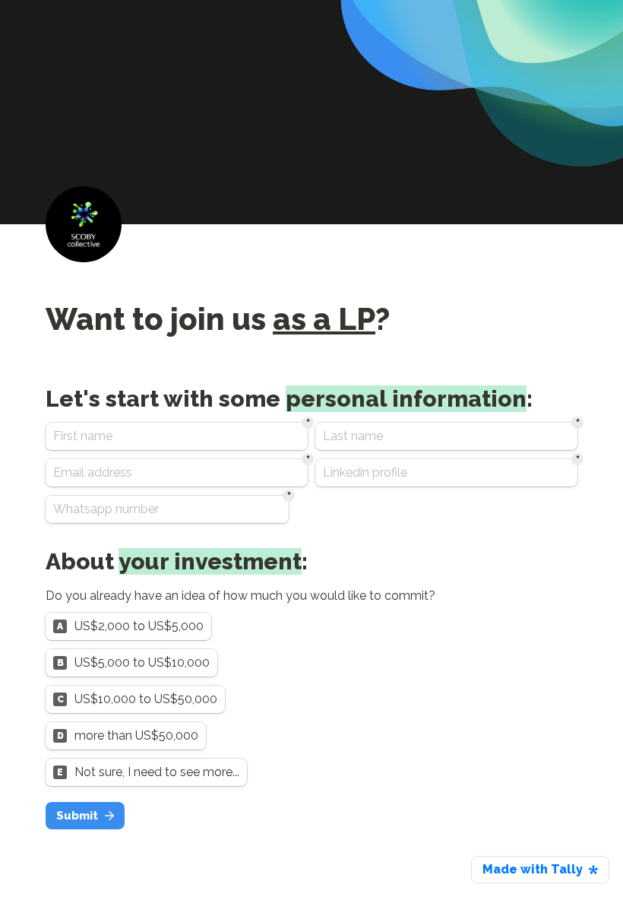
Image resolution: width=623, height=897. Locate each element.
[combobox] (167, 509)
